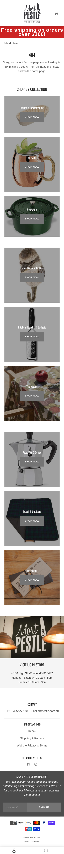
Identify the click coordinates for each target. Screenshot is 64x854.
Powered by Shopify (32, 841)
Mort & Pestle (35, 837)
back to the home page (31, 71)
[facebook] (28, 764)
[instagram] (36, 764)
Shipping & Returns (32, 738)
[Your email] (15, 807)
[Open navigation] (8, 13)
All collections (11, 43)
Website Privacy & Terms (32, 745)
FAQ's (32, 731)
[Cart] (56, 13)
